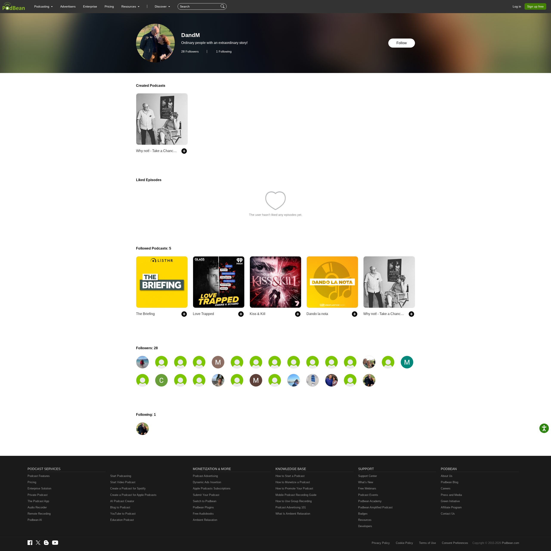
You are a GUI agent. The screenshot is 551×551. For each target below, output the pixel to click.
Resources (364, 520)
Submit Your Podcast (206, 495)
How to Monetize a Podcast (293, 482)
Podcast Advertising (205, 476)
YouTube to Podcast (123, 513)
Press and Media (451, 495)
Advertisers (68, 6)
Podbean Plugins (203, 507)
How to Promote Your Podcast (294, 488)
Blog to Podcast (120, 507)
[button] (43, 6)
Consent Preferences (455, 543)
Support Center (367, 476)
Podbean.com (510, 543)
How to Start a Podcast (290, 476)
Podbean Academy (370, 501)
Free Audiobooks (203, 513)
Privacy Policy (381, 543)
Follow (401, 43)
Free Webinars (367, 488)
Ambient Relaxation (205, 520)
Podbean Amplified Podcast (375, 507)
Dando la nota (317, 314)
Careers (445, 488)
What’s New (365, 482)
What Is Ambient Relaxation (293, 513)
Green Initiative (450, 501)
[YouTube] (55, 542)
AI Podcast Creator (122, 501)
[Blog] (46, 542)
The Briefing (145, 314)
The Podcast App (38, 501)
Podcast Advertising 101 (291, 507)
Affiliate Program (451, 507)
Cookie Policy (404, 543)
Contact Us (448, 513)
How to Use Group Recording (294, 501)
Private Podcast (38, 495)
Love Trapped (203, 314)
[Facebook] (30, 542)
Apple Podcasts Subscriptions (212, 488)
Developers (365, 526)
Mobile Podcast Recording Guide (296, 495)
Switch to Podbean (204, 501)
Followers (190, 51)
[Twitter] (38, 542)
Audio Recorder (37, 507)
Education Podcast (122, 520)
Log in (517, 6)
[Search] (223, 6)
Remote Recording (39, 513)
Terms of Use (427, 543)
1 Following (224, 51)
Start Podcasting (120, 476)
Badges (363, 513)
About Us (446, 476)
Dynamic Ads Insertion (207, 482)
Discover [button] (161, 6)
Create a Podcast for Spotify (128, 488)
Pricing (109, 6)
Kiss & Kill (257, 314)
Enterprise (90, 6)
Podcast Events (368, 495)
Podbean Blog (449, 482)
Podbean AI (35, 520)
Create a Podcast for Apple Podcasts (133, 495)
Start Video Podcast (122, 482)
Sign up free (535, 6)
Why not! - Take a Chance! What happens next (156, 151)
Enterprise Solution (39, 488)
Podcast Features (39, 476)
